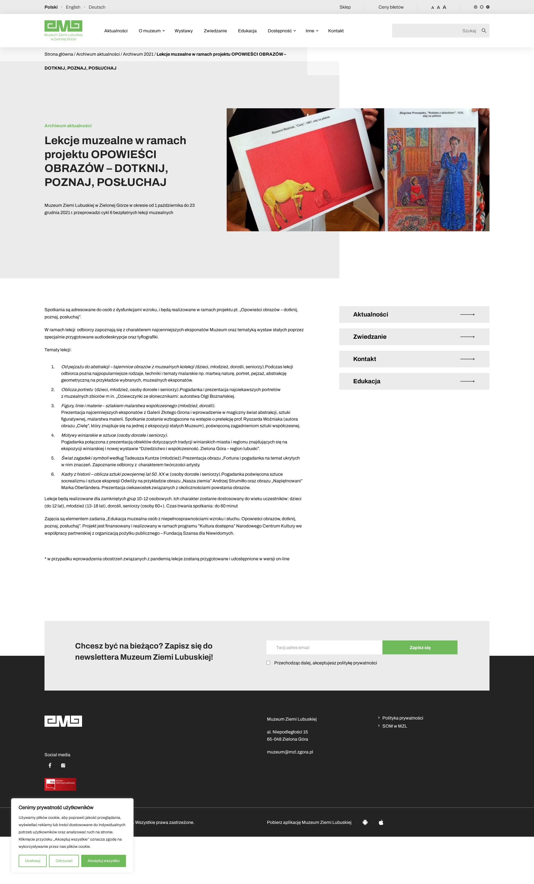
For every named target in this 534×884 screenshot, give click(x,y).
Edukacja (247, 30)
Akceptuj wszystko (104, 861)
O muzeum (150, 30)
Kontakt (336, 30)
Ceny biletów (391, 7)
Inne (310, 30)
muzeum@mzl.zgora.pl (290, 752)
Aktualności (116, 30)
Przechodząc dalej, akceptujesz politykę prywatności (325, 662)
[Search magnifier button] (486, 31)
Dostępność (280, 30)
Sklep (345, 7)
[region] (72, 835)
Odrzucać (64, 861)
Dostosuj (32, 861)
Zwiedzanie (215, 30)
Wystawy (184, 30)
